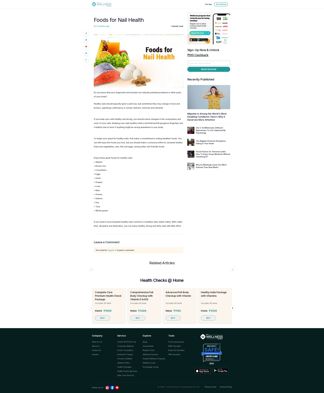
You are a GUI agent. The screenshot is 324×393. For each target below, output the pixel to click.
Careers (95, 354)
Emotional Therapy (125, 354)
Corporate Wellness (125, 346)
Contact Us (96, 350)
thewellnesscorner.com (211, 353)
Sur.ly (216, 359)
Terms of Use (210, 387)
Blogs (145, 342)
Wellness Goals (149, 363)
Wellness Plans (123, 363)
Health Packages (124, 367)
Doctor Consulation (125, 350)
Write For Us (97, 342)
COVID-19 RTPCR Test (126, 342)
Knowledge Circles (151, 367)
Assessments (148, 346)
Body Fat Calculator (176, 350)
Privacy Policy (226, 387)
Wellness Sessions (150, 354)
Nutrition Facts (149, 350)
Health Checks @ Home (127, 371)
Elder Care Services (125, 375)
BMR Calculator (174, 346)
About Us (95, 346)
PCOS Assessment (176, 342)
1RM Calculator (174, 354)
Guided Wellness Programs (154, 359)
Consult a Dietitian (124, 359)
